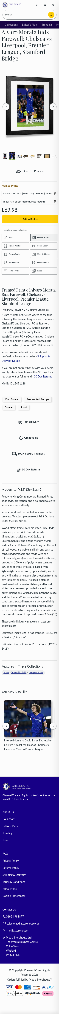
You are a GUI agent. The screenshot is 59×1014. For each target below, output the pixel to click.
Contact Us (9, 909)
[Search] (51, 15)
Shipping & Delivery (14, 875)
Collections (11, 24)
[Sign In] (52, 5)
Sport (23, 407)
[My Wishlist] (37, 5)
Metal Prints (10, 889)
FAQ (5, 853)
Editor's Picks (29, 24)
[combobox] (25, 15)
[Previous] (6, 106)
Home (6, 673)
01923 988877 (15, 916)
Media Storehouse (39, 979)
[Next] (53, 106)
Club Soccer (12, 399)
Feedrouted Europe (37, 399)
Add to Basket (30, 219)
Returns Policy (11, 868)
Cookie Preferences (14, 896)
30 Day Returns (43, 376)
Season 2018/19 (18, 673)
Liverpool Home (36, 673)
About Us (8, 812)
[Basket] (45, 5)
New (5, 840)
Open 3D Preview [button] (33, 171)
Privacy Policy (11, 860)
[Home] (13, 4)
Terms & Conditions (14, 882)
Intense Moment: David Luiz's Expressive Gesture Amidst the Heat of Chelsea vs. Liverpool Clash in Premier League (27, 745)
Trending (47, 24)
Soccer (9, 407)
